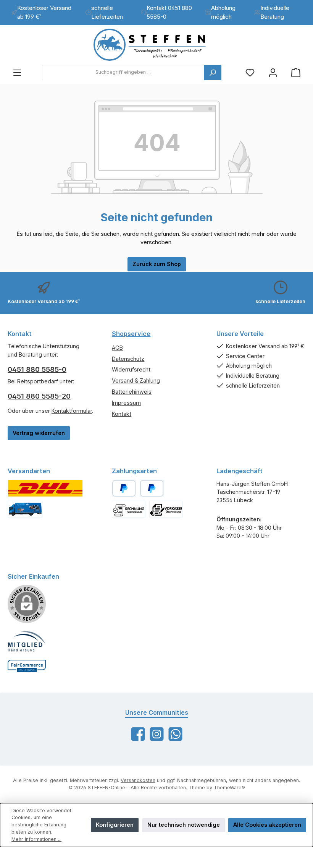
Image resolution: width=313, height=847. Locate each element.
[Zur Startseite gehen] (156, 45)
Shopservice (131, 334)
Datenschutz (128, 358)
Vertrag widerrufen (39, 433)
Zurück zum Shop (156, 264)
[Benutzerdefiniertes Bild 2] (25, 509)
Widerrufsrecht (131, 369)
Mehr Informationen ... (36, 839)
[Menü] (17, 72)
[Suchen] (212, 72)
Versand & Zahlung (136, 380)
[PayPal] (124, 488)
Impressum (126, 402)
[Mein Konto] (272, 72)
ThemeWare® (229, 787)
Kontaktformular (72, 410)
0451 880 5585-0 (37, 369)
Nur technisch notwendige (183, 824)
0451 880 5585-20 (39, 396)
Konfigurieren (115, 824)
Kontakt (121, 414)
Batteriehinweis (132, 391)
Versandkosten (138, 780)
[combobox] (123, 72)
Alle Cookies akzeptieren (267, 824)
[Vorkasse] (166, 509)
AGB (117, 347)
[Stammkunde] (128, 509)
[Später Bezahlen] (152, 488)
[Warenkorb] (295, 72)
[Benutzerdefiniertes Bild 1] (45, 488)
